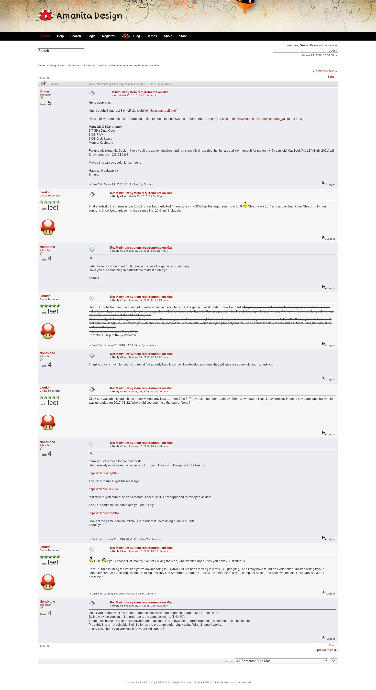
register (333, 45)
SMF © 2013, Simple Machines (174, 682)
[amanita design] (124, 35)
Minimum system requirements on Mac (134, 65)
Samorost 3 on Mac (95, 65)
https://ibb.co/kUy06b (103, 473)
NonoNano (47, 247)
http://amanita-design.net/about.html (113, 331)
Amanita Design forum (51, 65)
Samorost (74, 65)
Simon (44, 91)
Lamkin (45, 192)
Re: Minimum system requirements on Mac (141, 193)
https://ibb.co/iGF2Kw (103, 489)
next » (332, 71)
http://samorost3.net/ (162, 110)
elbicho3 (246, 682)
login (321, 45)
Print (331, 77)
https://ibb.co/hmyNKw (104, 513)
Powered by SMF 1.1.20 (139, 682)
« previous (320, 71)
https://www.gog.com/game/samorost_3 (257, 119)
